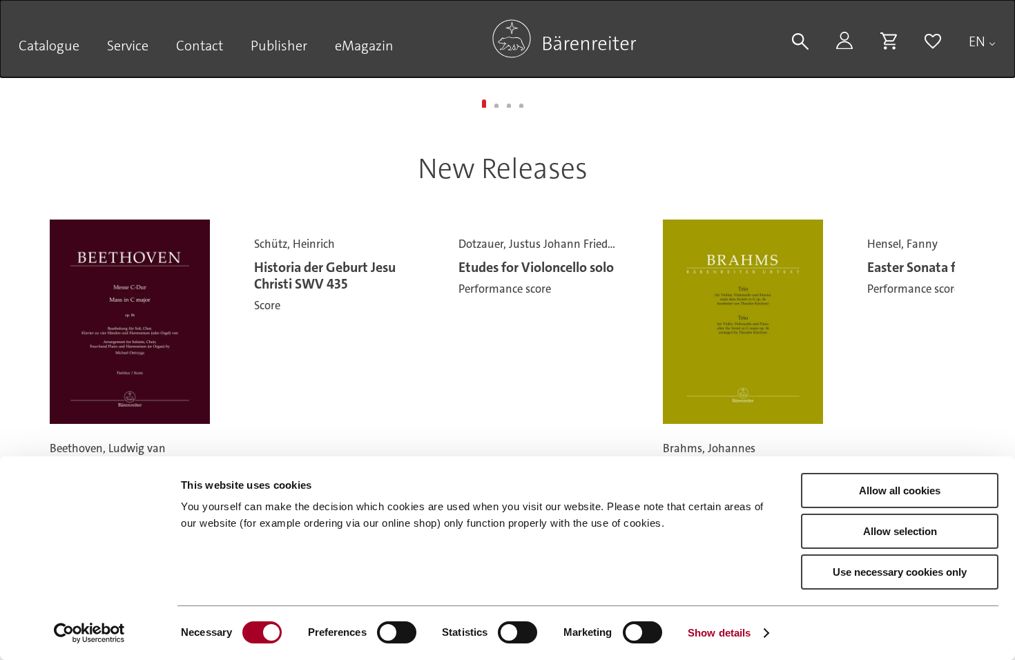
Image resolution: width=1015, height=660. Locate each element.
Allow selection (900, 531)
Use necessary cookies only (900, 572)
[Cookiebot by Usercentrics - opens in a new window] (89, 633)
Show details (719, 633)
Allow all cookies (899, 490)
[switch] (396, 632)
